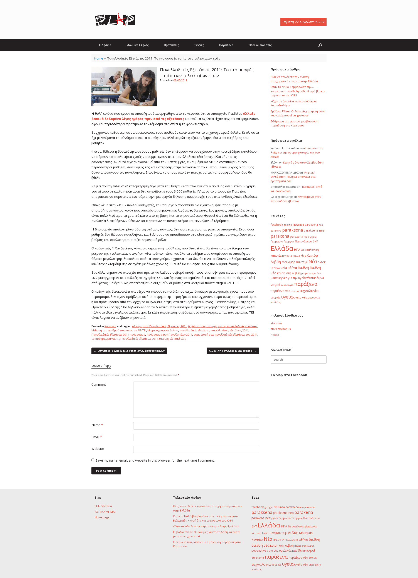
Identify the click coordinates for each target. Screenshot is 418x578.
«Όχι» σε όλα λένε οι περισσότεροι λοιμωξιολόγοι (206, 526)
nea (296, 224)
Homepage (102, 517)
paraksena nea (314, 230)
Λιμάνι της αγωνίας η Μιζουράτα (233, 350)
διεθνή (303, 267)
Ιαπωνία (276, 255)
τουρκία (275, 297)
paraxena (280, 236)
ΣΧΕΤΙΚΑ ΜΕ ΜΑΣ (105, 512)
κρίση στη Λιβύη (289, 273)
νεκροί (275, 284)
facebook (277, 225)
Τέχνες (199, 45)
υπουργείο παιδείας (172, 339)
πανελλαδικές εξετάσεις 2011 (229, 330)
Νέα (312, 261)
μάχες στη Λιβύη (311, 273)
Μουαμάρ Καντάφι (294, 262)
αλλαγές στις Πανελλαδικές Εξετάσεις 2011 (159, 326)
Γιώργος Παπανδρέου (298, 241)
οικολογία (287, 284)
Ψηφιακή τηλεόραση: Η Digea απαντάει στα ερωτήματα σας (293, 177)
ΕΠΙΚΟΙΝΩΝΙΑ (103, 506)
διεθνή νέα (260, 545)
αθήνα (292, 267)
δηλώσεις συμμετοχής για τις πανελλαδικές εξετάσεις (222, 326)
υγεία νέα (300, 297)
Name (97, 425)
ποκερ (275, 335)
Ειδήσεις (105, 45)
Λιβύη (276, 261)
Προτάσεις (171, 45)
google (288, 224)
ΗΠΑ (297, 249)
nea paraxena (307, 507)
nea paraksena (308, 224)
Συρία (283, 268)
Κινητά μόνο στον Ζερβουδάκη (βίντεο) (296, 199)
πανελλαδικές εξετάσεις (194, 330)
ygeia (313, 236)
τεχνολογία (309, 290)
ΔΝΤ (315, 241)
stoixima (276, 323)
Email (96, 437)
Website (97, 448)
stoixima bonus (281, 329)
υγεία (287, 297)
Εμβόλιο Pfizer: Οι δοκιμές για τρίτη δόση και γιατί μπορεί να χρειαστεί (298, 113)
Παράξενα (226, 45)
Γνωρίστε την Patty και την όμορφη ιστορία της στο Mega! (297, 152)
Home (98, 58)
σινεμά (295, 291)
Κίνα (303, 255)
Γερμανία (277, 241)
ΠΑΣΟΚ (322, 262)
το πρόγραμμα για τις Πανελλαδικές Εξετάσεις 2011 (124, 339)
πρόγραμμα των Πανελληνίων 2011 (169, 334)
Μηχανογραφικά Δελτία (162, 330)
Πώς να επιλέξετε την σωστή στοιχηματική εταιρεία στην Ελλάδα (294, 79)
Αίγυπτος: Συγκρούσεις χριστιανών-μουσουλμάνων (129, 350)
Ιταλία (296, 255)
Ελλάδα (282, 248)
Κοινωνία (110, 326)
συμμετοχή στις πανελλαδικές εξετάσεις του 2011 (225, 334)
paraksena (292, 230)
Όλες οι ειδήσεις (260, 45)
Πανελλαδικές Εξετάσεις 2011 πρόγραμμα (118, 334)
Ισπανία (287, 255)
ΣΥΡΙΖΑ (275, 267)
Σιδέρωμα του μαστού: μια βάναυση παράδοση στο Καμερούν (294, 123)
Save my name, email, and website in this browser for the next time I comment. (155, 460)
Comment (98, 384)
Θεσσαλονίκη (310, 250)
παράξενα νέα (280, 291)
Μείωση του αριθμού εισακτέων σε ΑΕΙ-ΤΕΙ (118, 330)
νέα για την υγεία (294, 278)
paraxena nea (299, 236)
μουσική (276, 278)
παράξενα (305, 283)
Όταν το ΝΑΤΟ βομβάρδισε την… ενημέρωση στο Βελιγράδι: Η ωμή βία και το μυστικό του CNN (298, 91)
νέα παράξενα (315, 278)
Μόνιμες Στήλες (137, 45)
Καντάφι (312, 255)
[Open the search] (320, 45)
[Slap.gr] (114, 19)
